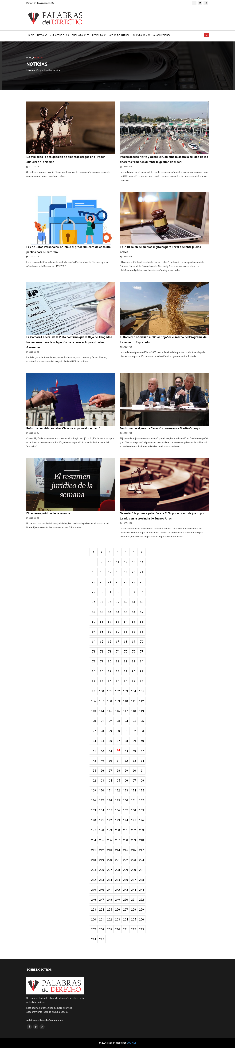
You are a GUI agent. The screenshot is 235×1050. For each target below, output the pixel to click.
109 (117, 701)
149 (101, 760)
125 (133, 721)
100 (101, 691)
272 (133, 929)
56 (141, 621)
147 (141, 750)
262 (109, 919)
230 (133, 870)
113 (93, 711)
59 (109, 631)
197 (93, 830)
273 (141, 929)
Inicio (31, 35)
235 (117, 879)
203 (141, 830)
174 (133, 790)
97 (133, 681)
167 (133, 780)
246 (93, 899)
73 (109, 651)
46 (117, 611)
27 (133, 582)
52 (109, 621)
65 (101, 641)
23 (101, 582)
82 (125, 661)
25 (117, 582)
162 (93, 780)
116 (117, 711)
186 (117, 810)
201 (125, 830)
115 (109, 711)
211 (93, 850)
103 (125, 691)
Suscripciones (162, 35)
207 (117, 840)
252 (141, 899)
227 (109, 870)
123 (117, 721)
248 (109, 899)
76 (133, 651)
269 (109, 929)
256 (117, 909)
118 (133, 711)
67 (117, 641)
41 (133, 602)
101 (109, 691)
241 (109, 889)
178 (109, 800)
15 (93, 572)
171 (109, 790)
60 (117, 631)
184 (101, 810)
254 (101, 909)
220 (109, 860)
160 (133, 770)
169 (93, 790)
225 (93, 870)
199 (109, 830)
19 (125, 572)
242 (117, 889)
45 (109, 611)
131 (125, 731)
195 (133, 820)
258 (133, 909)
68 (125, 641)
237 (133, 879)
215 (125, 850)
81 (117, 661)
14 (141, 562)
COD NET (131, 1042)
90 (133, 671)
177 (101, 800)
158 (117, 770)
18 (117, 572)
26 (125, 582)
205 (101, 840)
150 (109, 760)
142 (101, 750)
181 (133, 800)
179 (117, 800)
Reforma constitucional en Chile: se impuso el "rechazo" (63, 428)
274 (93, 939)
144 (117, 750)
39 (117, 602)
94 (109, 681)
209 (133, 840)
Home (29, 58)
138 (125, 740)
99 (93, 691)
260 (93, 919)
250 (125, 899)
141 (93, 750)
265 (133, 919)
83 (133, 661)
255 (109, 909)
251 (133, 899)
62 (133, 631)
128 (101, 731)
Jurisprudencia (59, 35)
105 (141, 691)
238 (141, 879)
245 (141, 889)
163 (101, 780)
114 (101, 711)
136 (109, 740)
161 (141, 770)
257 (125, 909)
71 (93, 651)
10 (109, 562)
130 (117, 731)
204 (93, 840)
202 (133, 830)
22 (93, 582)
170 (101, 790)
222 (125, 860)
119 (141, 711)
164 (109, 780)
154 (141, 760)
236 (125, 879)
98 (141, 681)
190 (93, 820)
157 (109, 770)
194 (125, 820)
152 (125, 760)
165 (117, 780)
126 (141, 721)
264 (125, 919)
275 (101, 939)
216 (133, 850)
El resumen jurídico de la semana (48, 513)
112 (141, 701)
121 (101, 721)
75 (125, 651)
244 (133, 889)
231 (141, 870)
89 (125, 671)
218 (93, 860)
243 (125, 889)
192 (109, 820)
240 (101, 889)
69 (133, 641)
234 (109, 879)
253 (93, 909)
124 (125, 721)
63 (141, 631)
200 (117, 830)
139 (133, 740)
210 (141, 840)
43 (93, 611)
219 (101, 860)
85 (93, 671)
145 (125, 750)
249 (117, 899)
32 (117, 592)
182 (141, 800)
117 (125, 711)
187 (125, 810)
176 (93, 800)
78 (93, 661)
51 (101, 621)
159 (125, 770)
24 (109, 582)
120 (93, 721)
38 (109, 602)
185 (109, 810)
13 (133, 562)
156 (101, 770)
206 (109, 840)
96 (125, 681)
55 (133, 621)
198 (101, 830)
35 (141, 592)
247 (101, 899)
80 (109, 661)
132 (133, 731)
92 (93, 681)
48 (133, 611)
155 (93, 770)
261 (101, 919)
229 (125, 870)
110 (125, 701)
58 (101, 631)
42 (141, 602)
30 (101, 592)
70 (141, 641)
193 (117, 820)
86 (101, 671)
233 (101, 879)
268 (101, 929)
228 (117, 870)
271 (125, 929)
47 (125, 611)
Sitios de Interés (120, 35)
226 (101, 870)
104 (133, 691)
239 (93, 889)
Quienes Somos (142, 35)
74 (117, 651)
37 (101, 602)
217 (141, 850)
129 (109, 731)
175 (141, 790)
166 (125, 780)
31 (109, 592)
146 (133, 750)
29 (93, 592)
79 (101, 661)
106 (93, 701)
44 (101, 611)
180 (125, 800)
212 (101, 850)
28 (141, 582)
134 (93, 740)
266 (141, 919)
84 (141, 661)
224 (141, 860)
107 (101, 701)
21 (141, 572)
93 (101, 681)
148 (93, 760)
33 (125, 592)
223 (133, 860)
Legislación (99, 35)
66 (109, 641)
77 (141, 651)
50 (93, 621)
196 (141, 820)
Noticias (42, 35)
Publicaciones (80, 35)
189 (141, 810)
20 (133, 572)
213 (109, 850)
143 (109, 750)
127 (93, 731)
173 (125, 790)
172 (117, 790)
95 (117, 681)
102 (117, 691)
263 (117, 919)
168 (141, 780)
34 (133, 592)
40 (125, 602)
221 (117, 860)
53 (117, 621)
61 (125, 631)
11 (117, 562)
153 (133, 760)
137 (117, 740)
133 (141, 731)
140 (141, 740)
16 (101, 572)
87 (109, 671)
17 (109, 572)
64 (93, 641)
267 (93, 929)
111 (133, 701)
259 (141, 909)
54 (125, 621)
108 (109, 701)
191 (101, 820)
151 (117, 760)
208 (125, 840)
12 (125, 562)
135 (101, 740)
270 (117, 929)
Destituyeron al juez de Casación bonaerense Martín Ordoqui (160, 428)
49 (141, 611)
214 (117, 850)
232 (93, 879)
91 (141, 671)
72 (101, 651)
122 (109, 721)
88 (117, 671)
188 (133, 810)
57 (93, 631)
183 (93, 810)
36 (93, 602)
